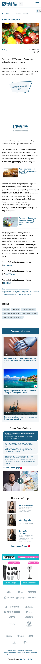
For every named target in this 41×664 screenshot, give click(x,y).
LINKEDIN (7, 283)
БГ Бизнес (9, 14)
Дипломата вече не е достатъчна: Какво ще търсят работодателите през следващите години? (19, 457)
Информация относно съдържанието (17, 654)
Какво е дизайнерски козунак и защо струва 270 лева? (28, 171)
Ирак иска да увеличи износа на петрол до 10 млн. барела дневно (20, 418)
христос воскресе (29, 309)
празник (6, 309)
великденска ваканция (11, 313)
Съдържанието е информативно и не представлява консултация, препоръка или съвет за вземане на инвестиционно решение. (20, 291)
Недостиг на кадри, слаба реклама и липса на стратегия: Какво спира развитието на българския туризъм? (19, 445)
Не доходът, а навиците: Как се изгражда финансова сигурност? (20, 434)
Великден (16, 309)
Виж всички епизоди (11, 468)
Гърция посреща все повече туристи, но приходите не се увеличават (20, 392)
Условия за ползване (31, 652)
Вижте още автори (19, 546)
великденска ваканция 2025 (13, 317)
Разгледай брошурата (28, 557)
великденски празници (30, 313)
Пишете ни (31, 654)
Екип (14, 650)
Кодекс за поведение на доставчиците (14, 652)
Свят (6, 354)
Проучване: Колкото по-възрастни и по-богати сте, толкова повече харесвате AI (20, 360)
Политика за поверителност (25, 650)
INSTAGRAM (8, 265)
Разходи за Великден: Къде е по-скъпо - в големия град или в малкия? (27, 221)
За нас (10, 650)
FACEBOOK (10, 274)
